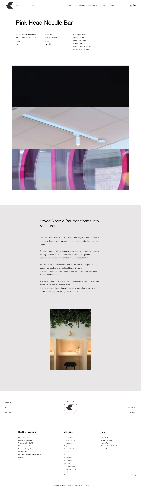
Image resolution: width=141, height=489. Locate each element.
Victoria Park (105, 443)
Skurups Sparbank (107, 440)
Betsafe (66, 475)
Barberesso (104, 437)
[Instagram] (131, 5)
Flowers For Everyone (108, 449)
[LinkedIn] (134, 5)
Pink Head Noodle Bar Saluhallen (112, 446)
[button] (70, 339)
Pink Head (44, 238)
